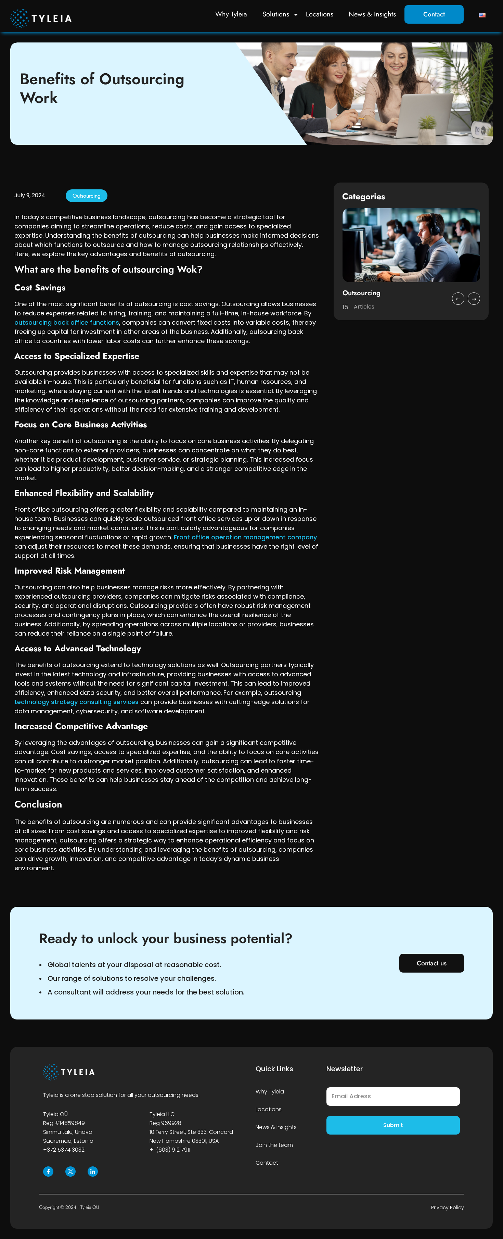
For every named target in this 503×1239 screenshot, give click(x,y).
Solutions (275, 14)
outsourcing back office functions (66, 322)
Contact (434, 14)
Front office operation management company (245, 537)
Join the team (274, 1145)
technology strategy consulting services (76, 702)
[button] (458, 298)
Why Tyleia (231, 14)
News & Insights (372, 14)
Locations (319, 14)
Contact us (432, 963)
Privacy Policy (447, 1207)
